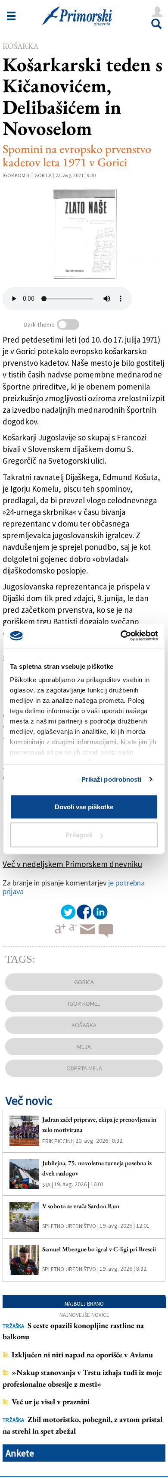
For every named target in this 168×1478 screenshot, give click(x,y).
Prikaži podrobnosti (111, 779)
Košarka (20, 46)
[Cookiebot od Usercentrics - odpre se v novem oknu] (121, 636)
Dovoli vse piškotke (84, 806)
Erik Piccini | (58, 1141)
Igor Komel (17, 175)
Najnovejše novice (84, 1315)
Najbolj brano (84, 1303)
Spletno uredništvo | (70, 1226)
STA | (47, 1184)
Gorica (43, 175)
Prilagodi (79, 835)
